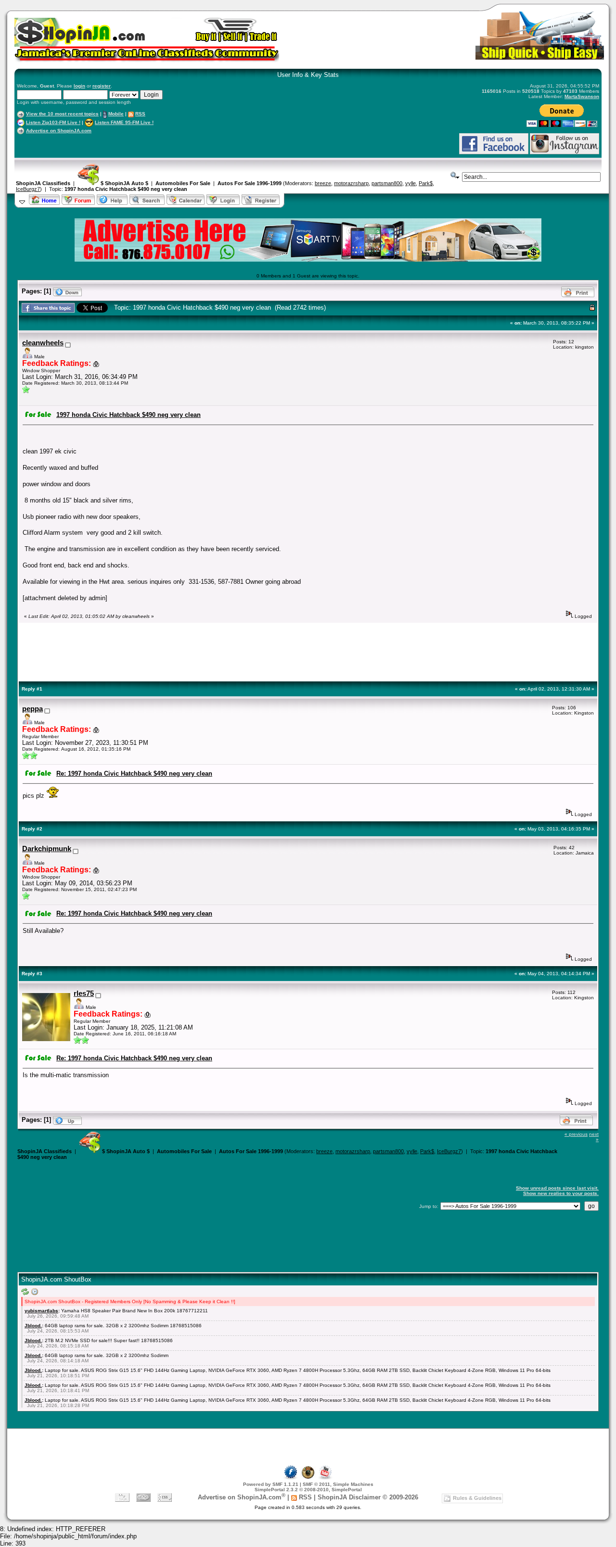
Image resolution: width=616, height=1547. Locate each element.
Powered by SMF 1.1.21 (270, 1484)
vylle (410, 183)
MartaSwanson (582, 96)
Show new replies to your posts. (561, 1193)
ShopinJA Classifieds (43, 183)
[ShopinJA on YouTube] (325, 1478)
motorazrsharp (351, 183)
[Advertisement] (129, 143)
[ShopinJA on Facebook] (290, 1478)
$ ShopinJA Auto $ (123, 183)
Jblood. (33, 1325)
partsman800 (387, 183)
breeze (323, 183)
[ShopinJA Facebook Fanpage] (493, 152)
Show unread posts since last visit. (557, 1188)
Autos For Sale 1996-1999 (250, 183)
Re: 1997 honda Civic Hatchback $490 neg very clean (134, 773)
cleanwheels (43, 343)
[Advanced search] (455, 175)
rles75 (84, 993)
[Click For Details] (308, 259)
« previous (576, 1134)
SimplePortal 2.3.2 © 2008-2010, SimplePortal (308, 1489)
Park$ (426, 183)
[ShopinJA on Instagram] (564, 152)
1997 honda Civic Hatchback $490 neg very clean (125, 189)
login (79, 85)
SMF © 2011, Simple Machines (338, 1484)
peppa (32, 709)
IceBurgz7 (28, 189)
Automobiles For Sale (182, 183)
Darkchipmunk (46, 849)
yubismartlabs (41, 1310)
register (101, 85)
